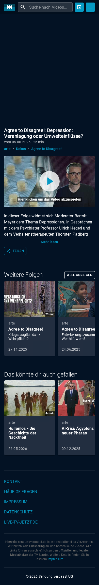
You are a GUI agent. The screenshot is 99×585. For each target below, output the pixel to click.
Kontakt (13, 481)
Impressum (15, 501)
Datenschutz (18, 512)
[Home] (11, 7)
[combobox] (50, 7)
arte (7, 149)
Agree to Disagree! (46, 149)
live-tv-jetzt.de (21, 522)
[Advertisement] (49, 69)
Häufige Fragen (20, 491)
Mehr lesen (49, 242)
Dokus (21, 149)
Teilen (15, 251)
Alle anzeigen (79, 275)
